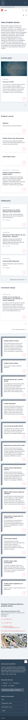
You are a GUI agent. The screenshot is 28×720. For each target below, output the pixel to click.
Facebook (5, 683)
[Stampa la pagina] (23, 15)
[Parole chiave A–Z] (23, 3)
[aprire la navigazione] (26, 10)
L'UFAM (3, 710)
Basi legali (3, 718)
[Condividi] (26, 15)
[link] (14, 347)
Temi (3, 699)
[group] (14, 81)
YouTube (5, 685)
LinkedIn (12, 685)
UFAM (5, 10)
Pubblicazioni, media (7, 703)
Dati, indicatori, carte (7, 707)
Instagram (16, 683)
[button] (25, 661)
